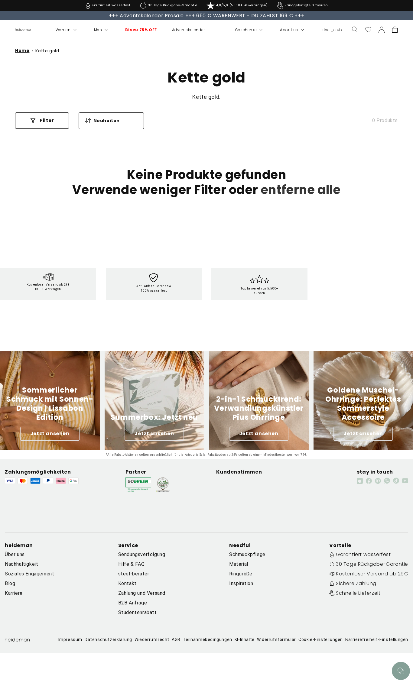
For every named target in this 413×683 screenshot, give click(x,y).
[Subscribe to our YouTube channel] (405, 480)
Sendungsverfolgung (141, 554)
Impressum (70, 639)
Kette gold (47, 51)
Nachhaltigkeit (21, 564)
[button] (60, 30)
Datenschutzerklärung (108, 639)
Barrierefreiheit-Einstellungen (376, 639)
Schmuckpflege (247, 554)
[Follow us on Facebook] (369, 481)
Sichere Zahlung (356, 583)
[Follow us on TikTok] (396, 480)
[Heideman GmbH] (23, 29)
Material (238, 564)
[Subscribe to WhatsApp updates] (387, 480)
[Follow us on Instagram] (360, 481)
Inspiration (241, 583)
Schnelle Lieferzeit (358, 593)
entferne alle (301, 189)
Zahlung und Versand (141, 593)
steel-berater (133, 574)
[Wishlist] (368, 29)
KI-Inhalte (245, 639)
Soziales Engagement (29, 574)
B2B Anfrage (132, 603)
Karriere (14, 593)
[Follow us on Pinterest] (378, 481)
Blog (10, 583)
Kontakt (127, 583)
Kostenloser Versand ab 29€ (372, 573)
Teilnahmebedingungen (207, 639)
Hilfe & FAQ (131, 564)
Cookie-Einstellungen (320, 639)
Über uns (15, 554)
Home (22, 50)
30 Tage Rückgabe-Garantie (372, 564)
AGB (176, 639)
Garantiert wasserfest (363, 554)
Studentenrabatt (137, 612)
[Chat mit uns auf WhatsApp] (401, 671)
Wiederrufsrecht (152, 639)
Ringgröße (240, 574)
